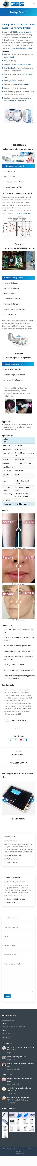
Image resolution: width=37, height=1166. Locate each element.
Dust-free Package (10, 294)
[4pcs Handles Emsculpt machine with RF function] (12, 1128)
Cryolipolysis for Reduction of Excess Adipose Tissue (19, 1089)
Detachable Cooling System (13, 278)
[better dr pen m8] (5, 1115)
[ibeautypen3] (5, 1121)
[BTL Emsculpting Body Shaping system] (31, 1121)
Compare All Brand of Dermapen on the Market (19, 1080)
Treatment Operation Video (13, 182)
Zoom (16, 798)
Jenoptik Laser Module (12, 288)
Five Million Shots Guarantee (13, 380)
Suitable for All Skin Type (12, 369)
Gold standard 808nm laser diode (15, 166)
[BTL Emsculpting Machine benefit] (18, 1121)
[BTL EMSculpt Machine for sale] (5, 1128)
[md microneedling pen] (31, 1115)
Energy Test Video (10, 177)
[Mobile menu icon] (33, 4)
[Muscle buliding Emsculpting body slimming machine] (25, 1128)
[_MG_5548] (18, 1115)
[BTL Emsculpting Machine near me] (12, 1121)
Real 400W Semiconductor (13, 364)
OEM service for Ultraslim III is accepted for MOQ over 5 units (21, 1048)
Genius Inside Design (11, 283)
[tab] (18, 166)
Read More (19, 895)
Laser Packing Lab (10, 315)
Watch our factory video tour (16, 1057)
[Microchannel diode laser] (14, 260)
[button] (15, 728)
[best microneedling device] (25, 1115)
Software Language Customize (14, 375)
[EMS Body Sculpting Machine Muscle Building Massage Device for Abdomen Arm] (5, 1135)
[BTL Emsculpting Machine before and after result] (25, 1121)
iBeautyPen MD (18, 819)
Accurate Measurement (12, 299)
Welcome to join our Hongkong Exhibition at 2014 (21, 1065)
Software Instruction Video (13, 187)
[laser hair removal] (18, 113)
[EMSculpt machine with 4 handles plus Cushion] (31, 1128)
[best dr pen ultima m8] (12, 1115)
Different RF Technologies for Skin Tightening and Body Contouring (18, 1099)
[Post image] (4, 1048)
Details (21, 798)
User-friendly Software (12, 304)
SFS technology (9, 171)
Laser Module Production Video (14, 309)
